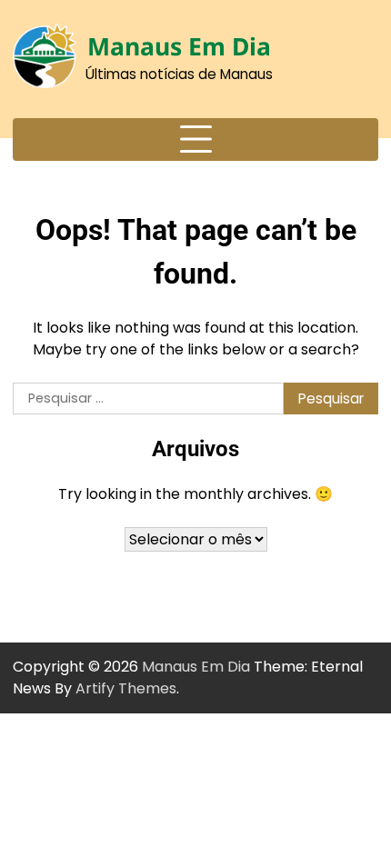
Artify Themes (125, 688)
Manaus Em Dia (179, 46)
